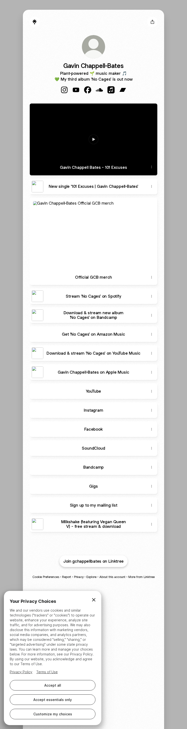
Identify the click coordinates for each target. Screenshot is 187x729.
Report (66, 577)
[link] (64, 90)
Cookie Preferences (45, 577)
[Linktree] (34, 22)
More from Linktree (141, 577)
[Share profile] (152, 22)
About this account (112, 577)
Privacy (79, 577)
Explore (91, 577)
